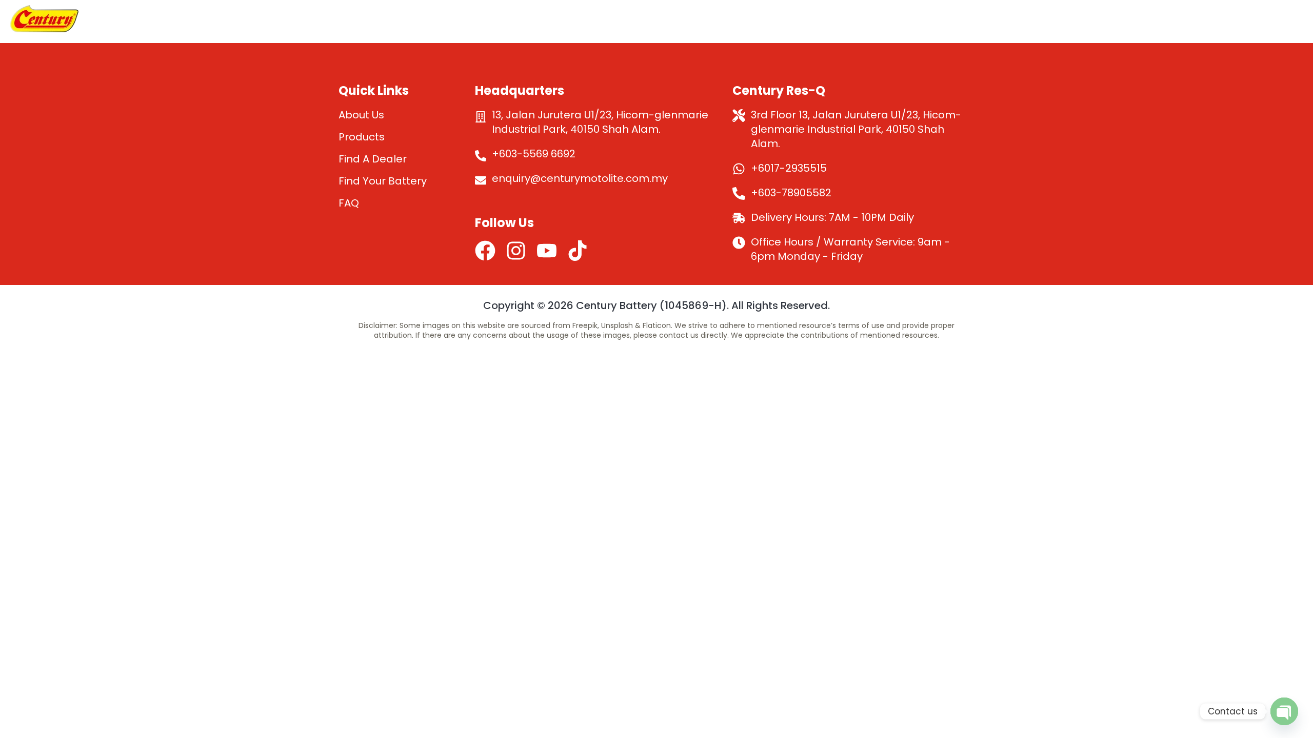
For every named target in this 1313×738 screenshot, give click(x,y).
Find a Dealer (1034, 21)
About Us (697, 21)
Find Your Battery (1123, 21)
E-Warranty (853, 21)
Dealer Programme (943, 21)
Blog (1281, 21)
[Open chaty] (1284, 711)
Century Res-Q (1216, 21)
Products (771, 21)
